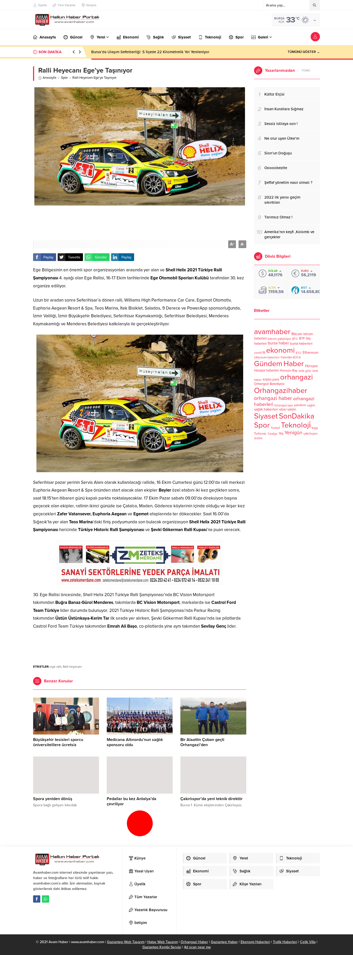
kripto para (271, 379)
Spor (64, 78)
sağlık (311, 405)
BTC (295, 339)
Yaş (281, 433)
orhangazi (296, 377)
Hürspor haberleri (266, 370)
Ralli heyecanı (72, 666)
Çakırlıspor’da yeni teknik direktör (211, 798)
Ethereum (310, 352)
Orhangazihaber (280, 390)
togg (315, 428)
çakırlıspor (310, 434)
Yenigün (293, 433)
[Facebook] (36, 899)
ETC (299, 353)
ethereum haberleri (267, 357)
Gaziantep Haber (224, 942)
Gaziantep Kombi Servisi (161, 947)
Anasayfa (49, 78)
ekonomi (280, 350)
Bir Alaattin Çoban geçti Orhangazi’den (202, 742)
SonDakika (296, 416)
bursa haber (278, 343)
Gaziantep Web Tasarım (125, 942)
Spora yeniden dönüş (52, 798)
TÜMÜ (305, 70)
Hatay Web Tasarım (162, 942)
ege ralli (55, 666)
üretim (258, 438)
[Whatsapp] (45, 899)
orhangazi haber (273, 398)
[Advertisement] (140, 223)
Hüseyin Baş (288, 371)
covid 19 (259, 353)
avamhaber (272, 331)
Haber (293, 363)
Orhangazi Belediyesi (269, 384)
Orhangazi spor (283, 405)
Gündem (268, 363)
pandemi (300, 405)
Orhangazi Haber (194, 942)
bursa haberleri (301, 344)
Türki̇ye (272, 434)
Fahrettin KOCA (291, 357)
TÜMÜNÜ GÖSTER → (304, 52)
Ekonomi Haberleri (255, 942)
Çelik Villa (308, 942)
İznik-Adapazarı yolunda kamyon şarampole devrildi (135, 52)
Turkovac (260, 434)
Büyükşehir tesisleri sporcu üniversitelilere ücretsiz (58, 742)
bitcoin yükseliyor (279, 339)
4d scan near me (197, 947)
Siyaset (266, 416)
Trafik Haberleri (285, 942)
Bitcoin (296, 334)
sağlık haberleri (266, 409)
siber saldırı (287, 409)
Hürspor (311, 366)
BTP (302, 338)
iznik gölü (304, 371)
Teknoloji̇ (296, 425)
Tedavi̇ (275, 428)
